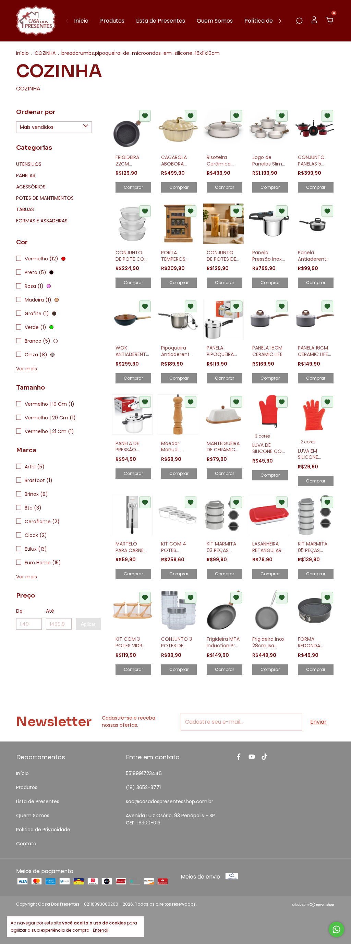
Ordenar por (36, 112)
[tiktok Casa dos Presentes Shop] (264, 757)
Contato (26, 843)
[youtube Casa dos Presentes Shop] (252, 757)
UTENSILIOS (28, 164)
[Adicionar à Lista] (145, 116)
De (19, 611)
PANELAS (25, 175)
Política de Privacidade (43, 829)
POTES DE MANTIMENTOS (45, 198)
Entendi (100, 930)
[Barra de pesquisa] (299, 20)
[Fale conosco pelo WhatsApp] (336, 929)
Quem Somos (215, 21)
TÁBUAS (25, 209)
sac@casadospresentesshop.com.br (169, 801)
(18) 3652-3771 (143, 787)
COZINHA (45, 53)
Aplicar (88, 624)
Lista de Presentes (160, 21)
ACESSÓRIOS (31, 186)
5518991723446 (144, 773)
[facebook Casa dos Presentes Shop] (238, 757)
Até (50, 611)
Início (81, 21)
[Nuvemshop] (313, 905)
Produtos (112, 21)
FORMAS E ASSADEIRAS (42, 220)
